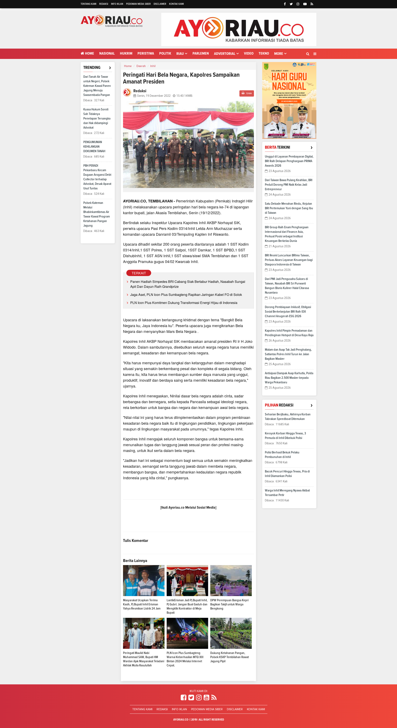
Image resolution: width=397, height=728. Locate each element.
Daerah (141, 66)
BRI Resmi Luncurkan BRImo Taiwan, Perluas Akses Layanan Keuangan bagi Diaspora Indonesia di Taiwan (289, 260)
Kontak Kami (176, 4)
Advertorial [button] (224, 54)
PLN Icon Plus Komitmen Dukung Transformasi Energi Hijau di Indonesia (183, 302)
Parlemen (201, 53)
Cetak (249, 93)
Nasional (107, 53)
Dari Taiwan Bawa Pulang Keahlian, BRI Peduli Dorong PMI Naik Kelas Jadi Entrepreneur (288, 184)
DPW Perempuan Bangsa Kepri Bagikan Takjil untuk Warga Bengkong (229, 604)
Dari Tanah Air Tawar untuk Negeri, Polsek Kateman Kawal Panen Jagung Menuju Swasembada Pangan (97, 86)
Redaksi (103, 4)
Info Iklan (117, 4)
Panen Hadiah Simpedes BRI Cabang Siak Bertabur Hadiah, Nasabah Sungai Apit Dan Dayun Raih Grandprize (187, 284)
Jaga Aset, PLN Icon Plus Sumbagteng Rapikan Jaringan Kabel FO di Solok (186, 294)
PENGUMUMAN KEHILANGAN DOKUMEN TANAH (94, 146)
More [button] (278, 54)
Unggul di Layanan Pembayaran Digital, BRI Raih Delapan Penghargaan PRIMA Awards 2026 (289, 161)
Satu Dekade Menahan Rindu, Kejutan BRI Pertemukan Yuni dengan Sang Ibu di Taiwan (289, 208)
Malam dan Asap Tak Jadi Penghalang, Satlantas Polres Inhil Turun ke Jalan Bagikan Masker (288, 354)
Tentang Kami (88, 4)
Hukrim (126, 53)
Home (89, 53)
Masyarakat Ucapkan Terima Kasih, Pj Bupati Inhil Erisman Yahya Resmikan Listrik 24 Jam (141, 604)
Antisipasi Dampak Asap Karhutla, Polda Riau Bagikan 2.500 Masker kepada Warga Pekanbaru (289, 378)
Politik (165, 53)
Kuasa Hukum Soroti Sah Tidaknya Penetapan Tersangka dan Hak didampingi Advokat (96, 118)
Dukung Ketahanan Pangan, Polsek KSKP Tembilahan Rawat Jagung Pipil (229, 657)
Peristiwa (146, 53)
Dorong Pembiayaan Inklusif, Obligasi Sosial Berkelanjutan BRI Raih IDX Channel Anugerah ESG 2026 (288, 311)
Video (249, 53)
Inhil (152, 66)
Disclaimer (160, 4)
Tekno (264, 53)
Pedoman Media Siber (138, 4)
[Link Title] (183, 697)
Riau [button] (180, 54)
